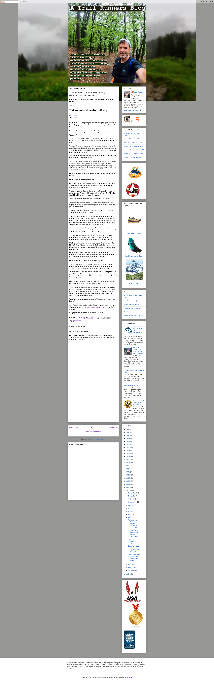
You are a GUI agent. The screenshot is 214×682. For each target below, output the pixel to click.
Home (93, 428)
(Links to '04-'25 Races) (132, 157)
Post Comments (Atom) (97, 439)
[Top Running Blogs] (136, 628)
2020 (128, 444)
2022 (128, 438)
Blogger (129, 677)
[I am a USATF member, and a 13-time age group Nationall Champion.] (133, 602)
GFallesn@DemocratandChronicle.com (95, 307)
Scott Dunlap (81, 318)
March (130, 564)
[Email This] (102, 318)
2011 (128, 472)
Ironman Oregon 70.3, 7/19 (133, 146)
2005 (128, 490)
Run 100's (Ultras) (130, 301)
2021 (128, 441)
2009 (128, 478)
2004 (128, 574)
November (132, 496)
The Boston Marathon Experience (132, 541)
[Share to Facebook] (108, 318)
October (131, 499)
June (130, 511)
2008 (128, 481)
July (130, 508)
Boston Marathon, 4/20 (132, 139)
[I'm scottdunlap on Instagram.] (127, 121)
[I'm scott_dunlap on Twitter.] (132, 121)
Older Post (112, 428)
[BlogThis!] (104, 318)
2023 (128, 435)
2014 (128, 463)
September (132, 502)
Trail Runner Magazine (132, 304)
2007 (128, 484)
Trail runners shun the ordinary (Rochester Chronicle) (87, 94)
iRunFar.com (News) (131, 312)
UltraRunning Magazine (132, 308)
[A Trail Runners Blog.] (135, 182)
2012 (128, 469)
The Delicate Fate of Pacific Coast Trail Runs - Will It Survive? (138, 330)
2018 (128, 450)
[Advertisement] (93, 407)
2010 (128, 475)
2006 (128, 487)
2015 (128, 460)
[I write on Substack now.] (137, 121)
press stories (77, 321)
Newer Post (74, 428)
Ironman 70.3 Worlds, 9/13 (133, 153)
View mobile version (93, 432)
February (131, 567)
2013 (128, 466)
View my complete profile (133, 110)
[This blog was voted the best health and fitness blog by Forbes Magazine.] (134, 197)
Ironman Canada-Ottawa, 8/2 (134, 150)
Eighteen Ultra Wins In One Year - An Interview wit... (134, 533)
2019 (128, 447)
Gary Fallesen (73, 115)
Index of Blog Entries (131, 385)
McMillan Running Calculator (134, 315)
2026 (128, 429)
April (130, 517)
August (131, 505)
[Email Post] (97, 318)
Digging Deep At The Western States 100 (139, 403)
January (131, 570)
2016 (128, 456)
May (130, 514)
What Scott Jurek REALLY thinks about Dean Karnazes (138, 350)
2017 (128, 453)
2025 (128, 432)
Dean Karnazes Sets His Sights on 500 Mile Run (133, 548)
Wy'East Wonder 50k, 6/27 (133, 142)
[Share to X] (106, 318)
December (132, 493)
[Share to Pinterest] (110, 318)
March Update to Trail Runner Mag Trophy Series (134, 557)
